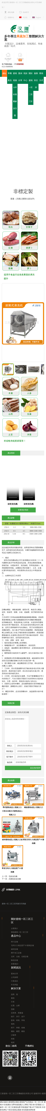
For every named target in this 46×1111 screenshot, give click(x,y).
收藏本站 (11, 17)
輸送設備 (14, 960)
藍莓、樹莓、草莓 (18, 1020)
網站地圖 (11, 12)
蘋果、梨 (14, 994)
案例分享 (20, 76)
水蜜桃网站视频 (13, 1102)
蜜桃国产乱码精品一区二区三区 (31, 1102)
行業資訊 (14, 981)
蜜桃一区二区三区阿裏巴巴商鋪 (14, 904)
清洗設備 (36, 153)
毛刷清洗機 (13, 876)
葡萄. (13, 1024)
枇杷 (12, 1042)
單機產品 (10, 76)
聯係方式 (41, 76)
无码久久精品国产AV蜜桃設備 (22, 945)
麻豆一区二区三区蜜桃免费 (10, 1107)
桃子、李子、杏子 (18, 1017)
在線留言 (26, 12)
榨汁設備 (14, 942)
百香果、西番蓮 (17, 1013)
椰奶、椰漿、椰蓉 (18, 1031)
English (38, 17)
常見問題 (14, 985)
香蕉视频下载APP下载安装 (31, 1107)
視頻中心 (25, 76)
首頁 (14, 153)
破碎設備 (14, 949)
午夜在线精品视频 (14, 1110)
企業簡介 (14, 928)
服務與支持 (36, 80)
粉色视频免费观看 (28, 1110)
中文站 (25, 17)
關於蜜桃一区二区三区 (31, 87)
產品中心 (24, 153)
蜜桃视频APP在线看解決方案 (15, 94)
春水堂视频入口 (38, 1105)
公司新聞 (14, 977)
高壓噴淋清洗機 (15, 879)
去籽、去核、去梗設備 (19, 956)
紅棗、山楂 (15, 1005)
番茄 (12, 998)
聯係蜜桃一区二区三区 (19, 932)
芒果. (13, 1002)
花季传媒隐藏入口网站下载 (21, 1105)
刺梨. (13, 1039)
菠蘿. (13, 1009)
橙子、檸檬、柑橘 (18, 1028)
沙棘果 (13, 1035)
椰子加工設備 (16, 953)
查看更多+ (15, 964)
